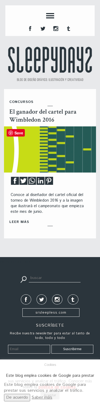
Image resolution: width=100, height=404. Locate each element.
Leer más (19, 222)
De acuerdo (17, 397)
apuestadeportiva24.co (19, 262)
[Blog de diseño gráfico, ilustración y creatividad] (50, 64)
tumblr (68, 28)
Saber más (41, 397)
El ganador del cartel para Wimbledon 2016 (43, 115)
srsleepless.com (50, 312)
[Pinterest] (49, 182)
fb (29, 28)
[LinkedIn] (40, 182)
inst (55, 28)
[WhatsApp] (32, 182)
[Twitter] (23, 182)
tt (42, 28)
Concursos (21, 102)
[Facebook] (15, 182)
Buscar (23, 279)
